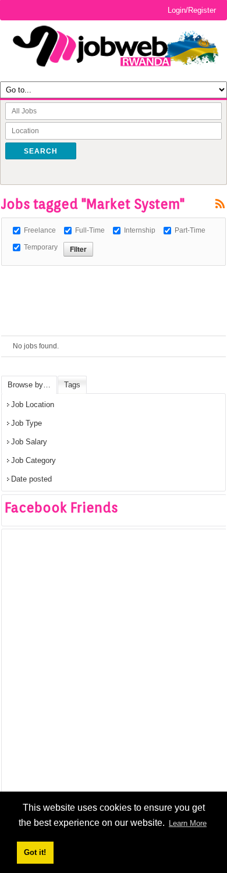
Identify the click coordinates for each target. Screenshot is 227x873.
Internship (139, 230)
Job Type (26, 423)
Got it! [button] (35, 852)
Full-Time (90, 230)
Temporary (41, 247)
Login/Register (192, 10)
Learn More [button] (188, 823)
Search (41, 151)
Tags (72, 384)
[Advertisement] (114, 280)
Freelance (40, 230)
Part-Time (190, 230)
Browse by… (29, 384)
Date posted (31, 479)
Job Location (32, 404)
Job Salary (29, 441)
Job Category (33, 460)
